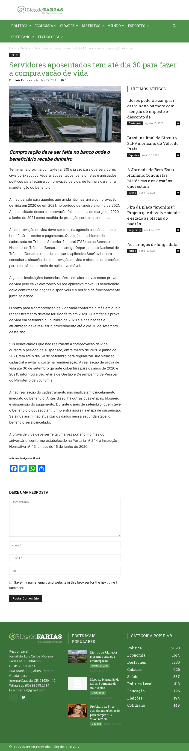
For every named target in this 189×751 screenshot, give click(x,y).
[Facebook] (13, 697)
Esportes (136, 26)
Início (12, 48)
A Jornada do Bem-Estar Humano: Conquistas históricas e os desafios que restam (151, 178)
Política (19, 26)
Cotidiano (20, 37)
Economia (44, 26)
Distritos (91, 26)
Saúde (132, 192)
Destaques (135, 123)
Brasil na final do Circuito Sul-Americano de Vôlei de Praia (152, 143)
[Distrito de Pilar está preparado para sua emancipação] (77, 656)
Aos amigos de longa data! (152, 244)
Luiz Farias (22, 80)
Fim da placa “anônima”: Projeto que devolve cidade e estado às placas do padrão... (153, 215)
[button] (174, 26)
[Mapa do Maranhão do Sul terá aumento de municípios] (77, 683)
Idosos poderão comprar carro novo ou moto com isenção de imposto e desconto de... (150, 109)
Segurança (135, 230)
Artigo (132, 250)
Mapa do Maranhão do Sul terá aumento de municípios (104, 684)
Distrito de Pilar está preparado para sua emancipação (103, 657)
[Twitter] (23, 697)
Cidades (67, 26)
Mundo (114, 26)
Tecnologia (48, 37)
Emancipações (100, 665)
